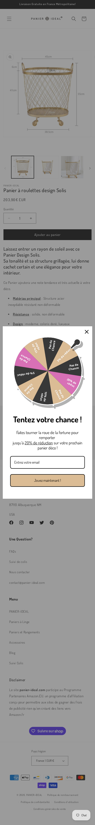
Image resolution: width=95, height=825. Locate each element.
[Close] (86, 331)
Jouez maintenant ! (47, 480)
